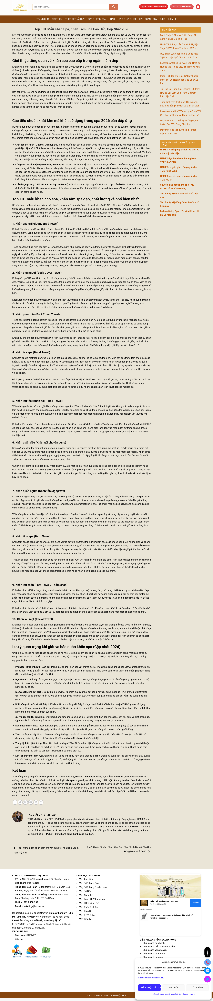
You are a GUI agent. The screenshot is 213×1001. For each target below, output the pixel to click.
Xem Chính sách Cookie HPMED (150, 978)
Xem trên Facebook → (159, 918)
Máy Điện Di (85, 911)
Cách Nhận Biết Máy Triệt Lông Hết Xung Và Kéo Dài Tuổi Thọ (178, 37)
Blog (162, 19)
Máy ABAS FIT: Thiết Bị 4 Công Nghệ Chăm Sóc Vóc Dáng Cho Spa (179, 122)
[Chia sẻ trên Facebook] (15, 802)
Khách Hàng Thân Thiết (122, 19)
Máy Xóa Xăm (86, 879)
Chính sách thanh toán (154, 953)
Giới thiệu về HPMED (25, 935)
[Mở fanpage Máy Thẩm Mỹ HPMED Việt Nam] (170, 886)
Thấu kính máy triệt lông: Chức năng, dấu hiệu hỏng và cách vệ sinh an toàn (180, 104)
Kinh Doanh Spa (148, 19)
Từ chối (173, 987)
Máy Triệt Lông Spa (89, 883)
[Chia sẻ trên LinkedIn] (35, 802)
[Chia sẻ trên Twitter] (20, 802)
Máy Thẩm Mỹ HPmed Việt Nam (164, 901)
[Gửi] (113, 7)
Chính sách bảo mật (153, 957)
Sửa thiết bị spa (97, 19)
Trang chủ (43, 19)
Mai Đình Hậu (41, 819)
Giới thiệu (57, 19)
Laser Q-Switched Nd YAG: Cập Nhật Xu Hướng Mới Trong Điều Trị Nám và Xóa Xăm (180, 67)
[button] (198, 6)
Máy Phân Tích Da (88, 907)
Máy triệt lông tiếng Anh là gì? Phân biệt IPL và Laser (178, 131)
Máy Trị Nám (85, 891)
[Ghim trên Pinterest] (30, 802)
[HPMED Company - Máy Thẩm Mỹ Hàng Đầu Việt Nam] (20, 7)
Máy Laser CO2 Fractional (92, 899)
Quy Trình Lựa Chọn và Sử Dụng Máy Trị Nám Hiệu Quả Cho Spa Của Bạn (179, 55)
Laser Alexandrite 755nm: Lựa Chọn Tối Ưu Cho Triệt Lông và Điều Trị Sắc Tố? (180, 113)
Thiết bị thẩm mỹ (74, 19)
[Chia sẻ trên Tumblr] (41, 802)
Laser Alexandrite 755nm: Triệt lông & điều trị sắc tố (171, 915)
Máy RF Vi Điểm (87, 915)
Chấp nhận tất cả (150, 987)
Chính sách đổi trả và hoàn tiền (159, 946)
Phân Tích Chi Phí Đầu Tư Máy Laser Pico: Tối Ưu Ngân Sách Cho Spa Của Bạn (179, 80)
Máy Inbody (85, 919)
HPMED (36, 49)
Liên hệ (172, 19)
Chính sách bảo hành (154, 943)
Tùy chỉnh (197, 987)
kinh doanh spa (92, 85)
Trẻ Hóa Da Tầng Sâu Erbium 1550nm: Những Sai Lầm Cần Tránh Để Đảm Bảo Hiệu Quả (180, 93)
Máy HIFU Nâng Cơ (88, 903)
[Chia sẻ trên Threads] (25, 802)
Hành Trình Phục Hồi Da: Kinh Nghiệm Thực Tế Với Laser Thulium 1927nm (179, 46)
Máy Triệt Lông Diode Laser (93, 887)
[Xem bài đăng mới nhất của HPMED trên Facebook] (144, 916)
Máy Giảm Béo (86, 895)
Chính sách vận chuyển (155, 950)
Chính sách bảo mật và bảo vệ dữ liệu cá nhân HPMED (173, 994)
